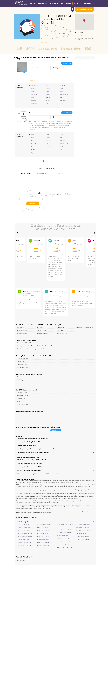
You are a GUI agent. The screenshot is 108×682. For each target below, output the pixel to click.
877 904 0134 (87, 4)
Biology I (33, 88)
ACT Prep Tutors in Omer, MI (43, 524)
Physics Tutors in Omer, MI (24, 530)
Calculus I (33, 97)
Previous (17, 233)
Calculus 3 (33, 140)
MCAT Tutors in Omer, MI (43, 530)
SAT (25, 9)
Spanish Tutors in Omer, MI (63, 544)
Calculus (48, 97)
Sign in (76, 3)
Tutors (20, 9)
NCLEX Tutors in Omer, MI (43, 539)
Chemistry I (34, 100)
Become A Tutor (42, 3)
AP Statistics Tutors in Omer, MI (25, 536)
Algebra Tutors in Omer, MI (63, 538)
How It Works (54, 3)
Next (94, 233)
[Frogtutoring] (21, 4)
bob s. (31, 63)
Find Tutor (33, 3)
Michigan (30, 9)
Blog (61, 3)
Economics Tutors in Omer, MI (83, 527)
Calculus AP (48, 140)
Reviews (68, 3)
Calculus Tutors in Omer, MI (24, 539)
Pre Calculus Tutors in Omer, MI (83, 524)
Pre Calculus (34, 94)
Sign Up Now (55, 430)
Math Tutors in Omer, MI (23, 524)
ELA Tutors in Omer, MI (81, 533)
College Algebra (35, 85)
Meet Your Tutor (61, 173)
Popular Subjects (22, 522)
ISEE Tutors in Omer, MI (42, 527)
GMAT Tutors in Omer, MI (43, 536)
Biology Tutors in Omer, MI (43, 542)
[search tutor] (72, 9)
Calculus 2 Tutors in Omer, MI (83, 536)
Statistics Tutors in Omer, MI (24, 542)
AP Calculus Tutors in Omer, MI (64, 529)
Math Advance (63, 100)
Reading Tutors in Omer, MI (63, 535)
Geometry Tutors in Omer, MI (63, 541)
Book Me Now (67, 63)
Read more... (44, 42)
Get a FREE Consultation (43, 173)
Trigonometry (34, 153)
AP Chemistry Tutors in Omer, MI (64, 532)
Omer (36, 9)
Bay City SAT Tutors (21, 560)
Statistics (48, 153)
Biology (47, 91)
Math (47, 103)
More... (62, 103)
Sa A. (30, 112)
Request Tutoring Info (84, 9)
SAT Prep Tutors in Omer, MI (24, 545)
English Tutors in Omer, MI (43, 545)
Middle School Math (64, 94)
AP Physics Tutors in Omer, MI (25, 533)
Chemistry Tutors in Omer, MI (24, 527)
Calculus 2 (33, 137)
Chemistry (48, 100)
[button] (84, 20)
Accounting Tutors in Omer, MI (83, 530)
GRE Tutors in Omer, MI (42, 533)
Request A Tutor (25, 173)
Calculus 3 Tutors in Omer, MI (82, 539)
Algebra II (48, 88)
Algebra (47, 85)
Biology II (33, 91)
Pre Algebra (34, 103)
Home (15, 9)
